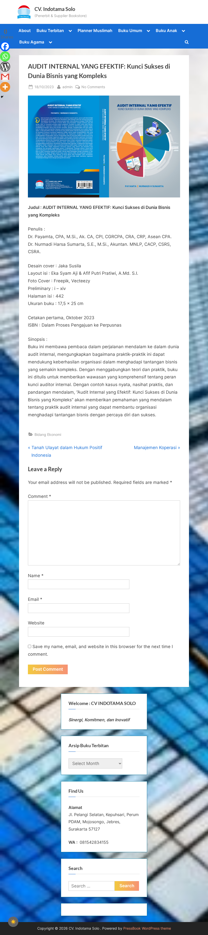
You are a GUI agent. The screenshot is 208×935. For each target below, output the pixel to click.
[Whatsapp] (5, 56)
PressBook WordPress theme (147, 928)
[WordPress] (5, 67)
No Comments (93, 87)
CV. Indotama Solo (54, 9)
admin (67, 86)
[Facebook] (5, 46)
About (25, 30)
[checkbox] (13, 922)
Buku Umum (130, 30)
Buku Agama (31, 41)
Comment (39, 496)
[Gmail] (5, 77)
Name (36, 575)
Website (36, 622)
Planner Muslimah (95, 30)
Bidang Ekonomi (47, 434)
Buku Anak (166, 30)
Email (35, 599)
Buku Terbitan (50, 30)
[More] (5, 87)
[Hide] (2, 97)
